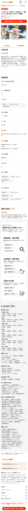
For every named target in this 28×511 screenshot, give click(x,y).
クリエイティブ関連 (7, 362)
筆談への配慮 (18, 411)
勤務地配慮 (17, 422)
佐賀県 (9, 348)
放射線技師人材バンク (17, 478)
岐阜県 (3, 331)
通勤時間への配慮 (6, 406)
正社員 (3, 368)
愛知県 (14, 331)
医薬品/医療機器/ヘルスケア (9, 431)
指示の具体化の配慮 (12, 418)
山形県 (9, 315)
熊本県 (20, 348)
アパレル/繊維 (5, 434)
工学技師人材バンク (13, 479)
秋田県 (3, 315)
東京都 (3, 319)
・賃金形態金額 (5, 106)
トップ (2, 453)
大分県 (3, 350)
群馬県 (14, 321)
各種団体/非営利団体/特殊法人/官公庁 (11, 441)
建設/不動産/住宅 (6, 436)
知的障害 (17, 379)
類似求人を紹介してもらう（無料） (14, 21)
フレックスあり (16, 404)
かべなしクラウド (15, 483)
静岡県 (9, 331)
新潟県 (3, 325)
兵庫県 (14, 335)
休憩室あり (21, 413)
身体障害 (4, 379)
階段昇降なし (5, 416)
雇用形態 (8, 503)
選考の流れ (20, 503)
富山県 (9, 325)
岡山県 (14, 341)
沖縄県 (21, 350)
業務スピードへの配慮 (7, 408)
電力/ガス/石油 (15, 438)
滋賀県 (3, 337)
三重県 (20, 331)
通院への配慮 (5, 399)
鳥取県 (3, 341)
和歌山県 (9, 337)
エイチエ (14, 481)
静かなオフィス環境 (7, 422)
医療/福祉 (4, 446)
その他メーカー (15, 434)
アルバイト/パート (6, 373)
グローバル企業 (12, 390)
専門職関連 (17, 362)
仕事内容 (3, 503)
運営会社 (3, 487)
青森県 (9, 314)
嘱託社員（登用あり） (7, 372)
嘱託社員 (17, 370)
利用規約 (3, 492)
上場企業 (4, 390)
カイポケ (8, 483)
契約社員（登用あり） (7, 370)
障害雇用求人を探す (9, 453)
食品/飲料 (14, 432)
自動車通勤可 (5, 423)
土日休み (16, 388)
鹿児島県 (15, 350)
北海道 (3, 314)
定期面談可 (4, 413)
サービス (16, 439)
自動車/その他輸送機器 (8, 445)
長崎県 (14, 348)
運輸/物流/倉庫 (5, 438)
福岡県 (3, 348)
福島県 (14, 315)
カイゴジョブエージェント (16, 474)
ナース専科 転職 (10, 476)
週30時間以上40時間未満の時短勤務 (11, 401)
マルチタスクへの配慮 (7, 410)
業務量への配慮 (17, 406)
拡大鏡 (3, 418)
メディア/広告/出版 (7, 439)
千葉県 (15, 319)
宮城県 (20, 314)
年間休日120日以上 (7, 388)
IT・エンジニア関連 (7, 361)
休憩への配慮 (13, 413)
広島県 (20, 341)
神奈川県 (9, 319)
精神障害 (10, 379)
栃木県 (9, 321)
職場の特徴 (14, 503)
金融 (8, 443)
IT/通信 (3, 429)
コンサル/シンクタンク (15, 446)
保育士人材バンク (7, 478)
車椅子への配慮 (15, 415)
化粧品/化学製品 (6, 432)
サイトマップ (4, 495)
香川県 (14, 342)
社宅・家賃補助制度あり (18, 393)
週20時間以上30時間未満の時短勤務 (11, 403)
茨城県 (3, 321)
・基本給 (4, 104)
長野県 (9, 327)
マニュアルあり (6, 420)
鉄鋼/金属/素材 (11, 429)
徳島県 (9, 342)
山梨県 (3, 327)
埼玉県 (21, 319)
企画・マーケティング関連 (8, 359)
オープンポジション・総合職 (9, 356)
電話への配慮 (18, 410)
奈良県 (20, 335)
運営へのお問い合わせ (6, 498)
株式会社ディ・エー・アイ (19, 453)
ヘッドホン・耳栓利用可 (18, 420)
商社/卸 (18, 445)
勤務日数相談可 (6, 404)
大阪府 (3, 335)
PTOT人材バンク (7, 481)
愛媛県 (20, 342)
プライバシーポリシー (6, 489)
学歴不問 (15, 392)
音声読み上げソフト (16, 416)
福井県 (20, 325)
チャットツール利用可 (7, 411)
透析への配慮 (5, 415)
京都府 (9, 335)
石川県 (14, 325)
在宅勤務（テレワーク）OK (15, 387)
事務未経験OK (15, 385)
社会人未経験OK (6, 393)
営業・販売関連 (6, 357)
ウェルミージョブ (5, 474)
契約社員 (9, 368)
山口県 (3, 342)
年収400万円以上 (6, 392)
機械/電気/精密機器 (17, 443)
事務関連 (21, 356)
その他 (23, 362)
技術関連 (16, 361)
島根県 (9, 341)
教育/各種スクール (6, 448)
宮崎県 (9, 350)
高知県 (3, 344)
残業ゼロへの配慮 (15, 399)
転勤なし (4, 387)
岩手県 (14, 314)
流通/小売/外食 (16, 436)
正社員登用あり (6, 385)
